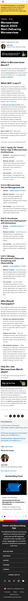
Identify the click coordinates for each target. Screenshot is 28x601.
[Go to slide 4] (15, 516)
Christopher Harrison (16, 226)
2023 (6, 446)
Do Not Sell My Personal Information (12, 597)
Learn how (11, 541)
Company (4, 19)
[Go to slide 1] (4, 516)
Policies (15, 592)
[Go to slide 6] (23, 516)
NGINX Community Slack (15, 401)
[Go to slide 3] (12, 516)
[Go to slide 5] (19, 516)
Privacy (22, 592)
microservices (10, 73)
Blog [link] (11, 19)
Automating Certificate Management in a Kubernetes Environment (13, 502)
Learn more (22, 11)
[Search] (23, 1)
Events (11, 446)
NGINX (4, 497)
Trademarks (7, 592)
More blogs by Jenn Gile (8, 471)
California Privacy (14, 594)
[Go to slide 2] (8, 516)
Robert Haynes (14, 190)
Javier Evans (14, 155)
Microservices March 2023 (11, 105)
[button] (14, 54)
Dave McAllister (15, 266)
